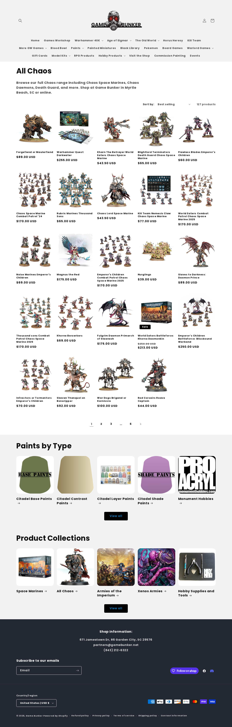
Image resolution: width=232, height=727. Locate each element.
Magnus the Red (68, 274)
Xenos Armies (150, 591)
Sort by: (148, 104)
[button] (20, 21)
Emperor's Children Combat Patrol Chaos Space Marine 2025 (112, 277)
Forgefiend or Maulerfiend (34, 152)
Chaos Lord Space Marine (115, 213)
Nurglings (144, 274)
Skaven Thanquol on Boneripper (71, 400)
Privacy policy (101, 715)
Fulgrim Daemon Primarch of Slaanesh (115, 337)
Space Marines (29, 591)
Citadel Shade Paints (151, 501)
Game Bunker (34, 715)
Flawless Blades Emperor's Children (197, 154)
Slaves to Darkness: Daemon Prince (192, 276)
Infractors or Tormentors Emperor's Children (34, 400)
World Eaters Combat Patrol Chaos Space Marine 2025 (193, 216)
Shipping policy (147, 715)
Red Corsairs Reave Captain (151, 400)
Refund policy (80, 715)
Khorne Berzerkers (69, 335)
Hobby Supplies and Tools (196, 593)
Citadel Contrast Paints (72, 501)
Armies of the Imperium (109, 593)
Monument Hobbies (196, 499)
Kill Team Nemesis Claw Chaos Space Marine (154, 215)
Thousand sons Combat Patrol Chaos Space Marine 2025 (33, 339)
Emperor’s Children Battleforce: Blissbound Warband (195, 339)
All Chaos (65, 591)
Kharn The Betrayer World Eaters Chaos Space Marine (115, 155)
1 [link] (91, 424)
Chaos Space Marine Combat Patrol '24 (30, 215)
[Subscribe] (77, 670)
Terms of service (123, 715)
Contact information (174, 715)
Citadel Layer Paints (115, 499)
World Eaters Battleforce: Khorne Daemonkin (156, 337)
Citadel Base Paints (34, 499)
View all (116, 516)
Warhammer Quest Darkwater (70, 154)
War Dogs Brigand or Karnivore (111, 400)
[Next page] (140, 424)
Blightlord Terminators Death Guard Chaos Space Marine (156, 155)
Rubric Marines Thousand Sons (75, 215)
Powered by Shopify (55, 715)
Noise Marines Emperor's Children (33, 276)
